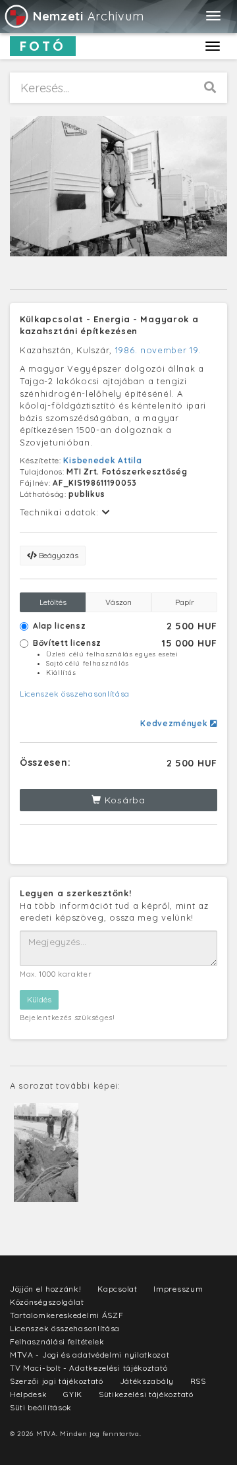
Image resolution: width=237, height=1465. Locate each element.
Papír (184, 602)
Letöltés (53, 602)
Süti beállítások (41, 1407)
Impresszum (178, 1289)
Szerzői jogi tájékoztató (56, 1381)
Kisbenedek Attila (102, 460)
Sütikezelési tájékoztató (146, 1394)
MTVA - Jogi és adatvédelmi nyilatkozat (90, 1355)
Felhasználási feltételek (57, 1341)
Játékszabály (147, 1381)
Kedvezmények (175, 723)
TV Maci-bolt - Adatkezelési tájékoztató (88, 1368)
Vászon (118, 602)
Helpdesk (28, 1394)
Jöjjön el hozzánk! (46, 1289)
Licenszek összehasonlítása (75, 694)
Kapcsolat (117, 1289)
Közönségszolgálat (47, 1302)
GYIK (72, 1394)
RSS (198, 1381)
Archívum (88, 16)
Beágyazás (57, 555)
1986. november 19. (158, 350)
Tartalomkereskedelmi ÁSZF (67, 1315)
